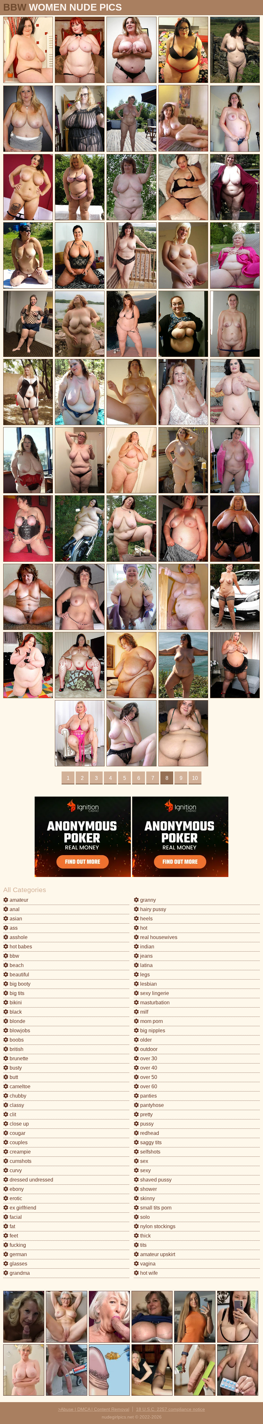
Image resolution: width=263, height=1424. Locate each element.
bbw (13, 956)
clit (12, 1114)
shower (148, 1189)
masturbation (154, 1002)
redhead (149, 1133)
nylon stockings (157, 1226)
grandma (19, 1273)
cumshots (19, 1161)
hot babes (20, 946)
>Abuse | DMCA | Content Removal (93, 1409)
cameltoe (19, 1086)
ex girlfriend (22, 1207)
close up (18, 1124)
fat (11, 1226)
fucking (17, 1245)
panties (148, 1096)
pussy (146, 1124)
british (15, 1049)
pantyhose (151, 1105)
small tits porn (155, 1207)
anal (14, 909)
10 (195, 778)
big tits (16, 993)
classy (16, 1105)
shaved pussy (155, 1179)
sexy (145, 1170)
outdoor (148, 1049)
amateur (18, 900)
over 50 (148, 1077)
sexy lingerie (154, 993)
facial (15, 1217)
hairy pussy (152, 909)
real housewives (158, 937)
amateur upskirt (157, 1254)
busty (15, 1068)
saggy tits (150, 1142)
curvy (15, 1170)
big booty (19, 984)
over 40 (148, 1068)
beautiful (18, 974)
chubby (17, 1096)
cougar (16, 1133)
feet (13, 1235)
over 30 (148, 1058)
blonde (16, 1021)
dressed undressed (30, 1179)
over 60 (148, 1086)
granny (147, 900)
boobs (16, 1040)
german (17, 1254)
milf (143, 1012)
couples (18, 1142)
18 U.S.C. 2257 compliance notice (170, 1409)
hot (143, 928)
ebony (16, 1189)
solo (144, 1217)
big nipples (152, 1030)
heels (146, 918)
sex (143, 1161)
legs (144, 974)
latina (146, 965)
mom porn (151, 1021)
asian (15, 918)
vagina (147, 1263)
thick (145, 1235)
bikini (15, 1002)
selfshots (149, 1152)
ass (13, 928)
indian (146, 946)
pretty (146, 1114)
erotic (15, 1198)
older (145, 1040)
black (15, 1012)
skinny (147, 1198)
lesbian (148, 984)
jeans (146, 956)
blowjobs (19, 1030)
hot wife (148, 1273)
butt (13, 1077)
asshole (18, 937)
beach (16, 965)
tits (143, 1245)
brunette (18, 1058)
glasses (17, 1263)
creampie (19, 1152)
